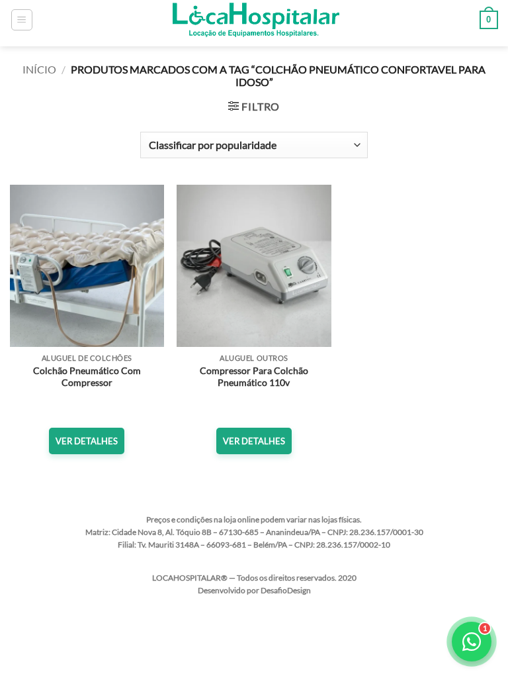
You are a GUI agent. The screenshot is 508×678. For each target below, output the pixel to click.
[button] (21, 19)
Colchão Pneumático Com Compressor (87, 377)
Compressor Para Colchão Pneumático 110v (254, 377)
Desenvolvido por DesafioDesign (254, 590)
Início (39, 69)
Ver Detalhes (87, 441)
